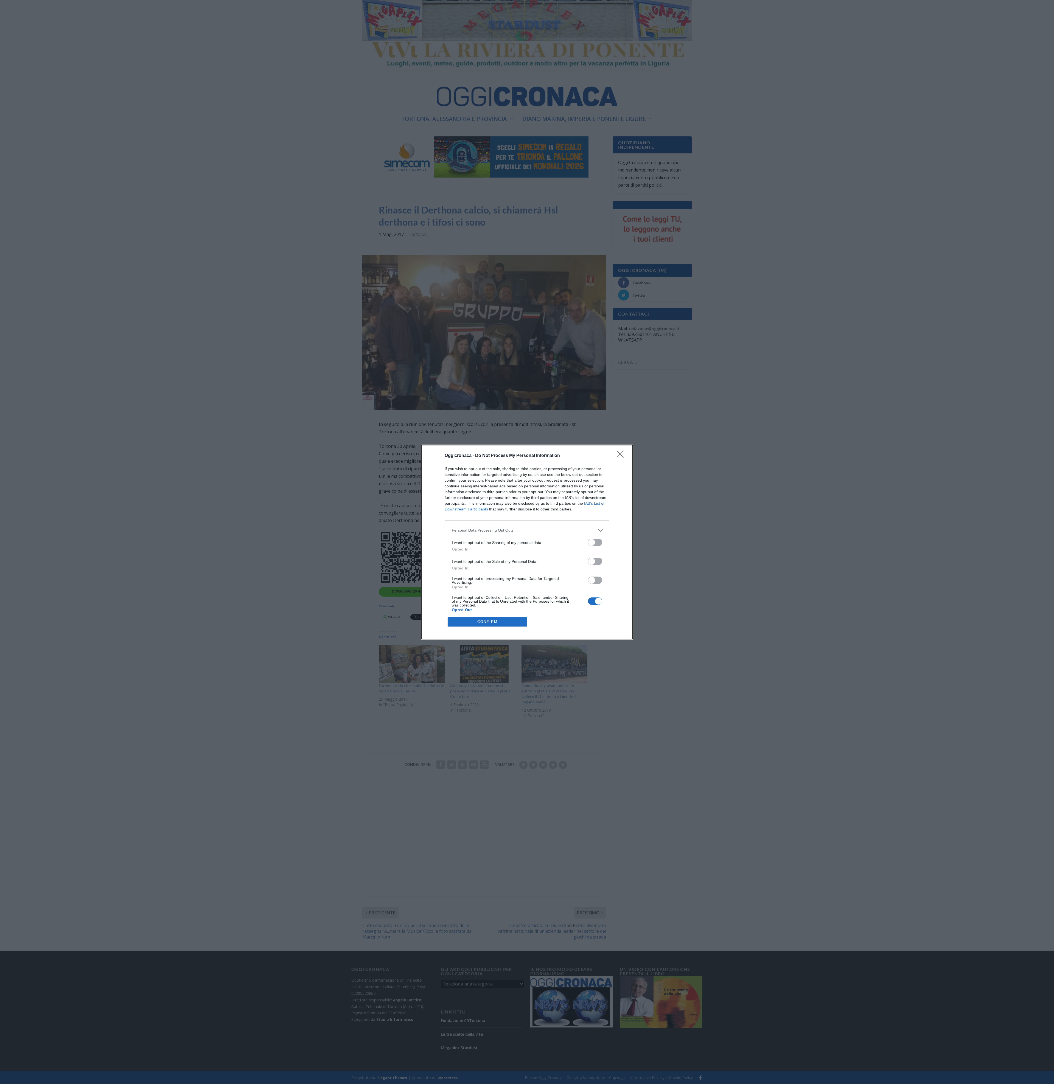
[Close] (622, 456)
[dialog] (527, 542)
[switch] (595, 542)
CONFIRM (487, 622)
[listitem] (527, 530)
